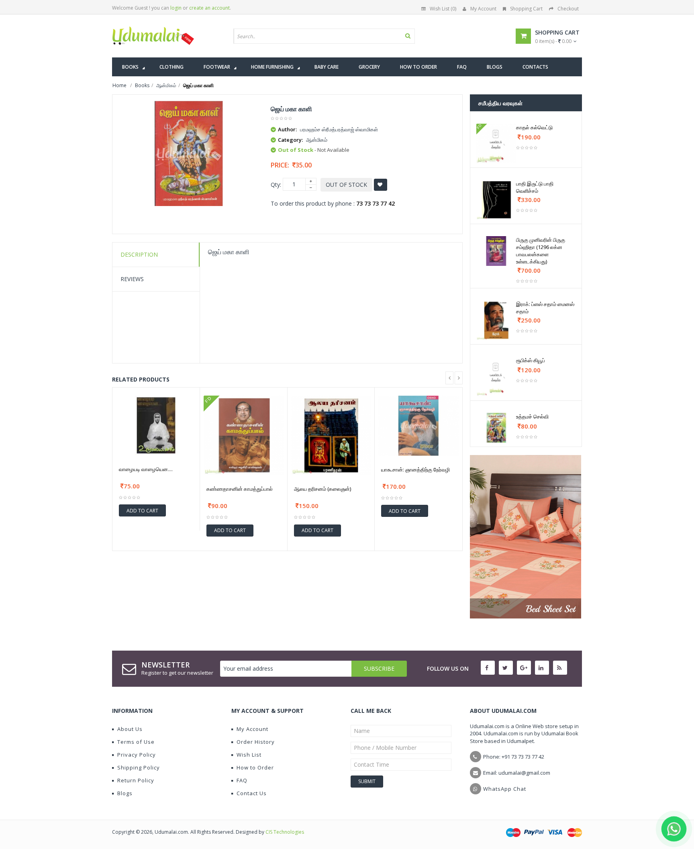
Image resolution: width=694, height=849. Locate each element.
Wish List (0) (443, 8)
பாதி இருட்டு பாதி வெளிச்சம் (534, 187)
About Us (130, 729)
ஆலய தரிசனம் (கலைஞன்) (322, 488)
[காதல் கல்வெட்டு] (496, 143)
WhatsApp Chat (504, 788)
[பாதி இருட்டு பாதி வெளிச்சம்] (496, 200)
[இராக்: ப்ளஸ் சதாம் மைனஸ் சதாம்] (496, 320)
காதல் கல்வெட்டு (534, 127)
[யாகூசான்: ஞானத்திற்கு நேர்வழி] (418, 426)
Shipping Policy (138, 767)
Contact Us (252, 793)
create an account (209, 7)
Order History (256, 741)
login (176, 7)
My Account (483, 8)
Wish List (249, 754)
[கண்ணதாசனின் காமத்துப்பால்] (244, 436)
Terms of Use (136, 741)
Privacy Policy (136, 754)
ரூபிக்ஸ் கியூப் (530, 360)
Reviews (132, 279)
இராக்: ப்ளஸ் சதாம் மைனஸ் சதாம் (545, 307)
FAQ (242, 780)
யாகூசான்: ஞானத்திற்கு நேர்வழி (415, 469)
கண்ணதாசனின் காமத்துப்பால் (239, 488)
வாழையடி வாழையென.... (146, 469)
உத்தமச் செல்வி (532, 416)
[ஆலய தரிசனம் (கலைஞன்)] (331, 436)
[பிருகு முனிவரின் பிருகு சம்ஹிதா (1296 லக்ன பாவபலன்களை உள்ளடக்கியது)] (496, 251)
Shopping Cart (526, 8)
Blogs (125, 793)
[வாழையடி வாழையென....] (156, 425)
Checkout (568, 8)
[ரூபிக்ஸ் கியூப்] (496, 376)
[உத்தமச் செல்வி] (496, 428)
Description (139, 254)
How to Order (255, 767)
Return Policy (135, 780)
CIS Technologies (284, 832)
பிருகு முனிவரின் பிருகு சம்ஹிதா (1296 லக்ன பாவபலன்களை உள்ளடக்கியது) (540, 250)
